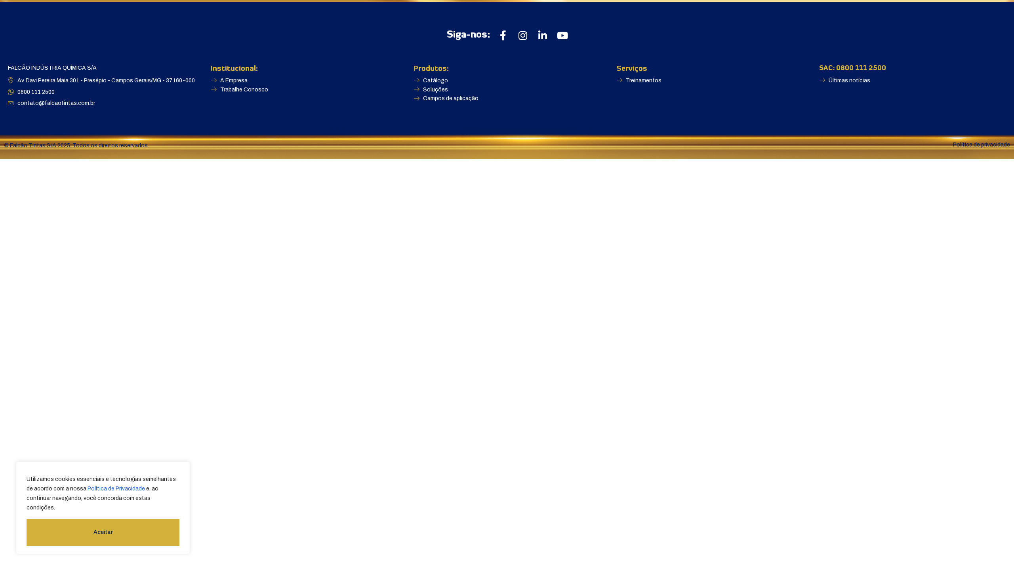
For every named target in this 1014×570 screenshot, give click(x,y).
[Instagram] (523, 35)
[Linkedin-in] (542, 35)
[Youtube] (562, 35)
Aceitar (103, 532)
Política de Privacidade (116, 489)
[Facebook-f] (503, 35)
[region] (103, 508)
